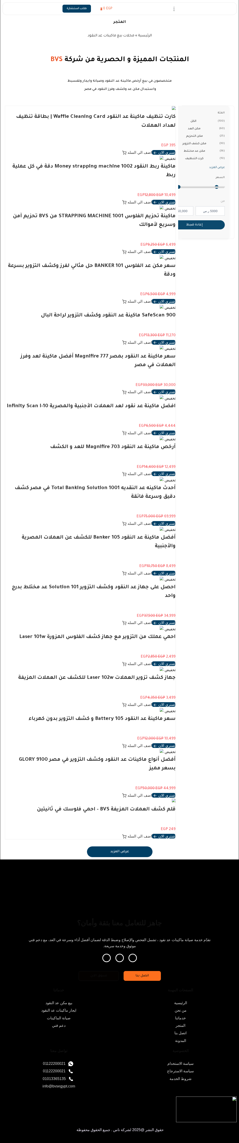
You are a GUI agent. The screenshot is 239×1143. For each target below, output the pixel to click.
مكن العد (206, 128)
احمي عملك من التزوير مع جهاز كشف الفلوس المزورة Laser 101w (97, 637)
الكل (208, 121)
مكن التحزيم (205, 136)
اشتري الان (166, 152)
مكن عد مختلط (204, 151)
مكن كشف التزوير (203, 143)
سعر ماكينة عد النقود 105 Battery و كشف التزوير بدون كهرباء (102, 719)
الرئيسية (145, 36)
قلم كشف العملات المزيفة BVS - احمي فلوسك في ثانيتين (106, 810)
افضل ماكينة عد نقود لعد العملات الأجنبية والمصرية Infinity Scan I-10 (91, 406)
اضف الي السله (139, 152)
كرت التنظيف (205, 158)
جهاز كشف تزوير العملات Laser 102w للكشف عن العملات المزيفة (97, 678)
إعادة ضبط (194, 225)
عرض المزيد (217, 167)
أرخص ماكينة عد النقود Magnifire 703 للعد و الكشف (113, 447)
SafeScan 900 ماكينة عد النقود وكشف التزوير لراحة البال (108, 316)
